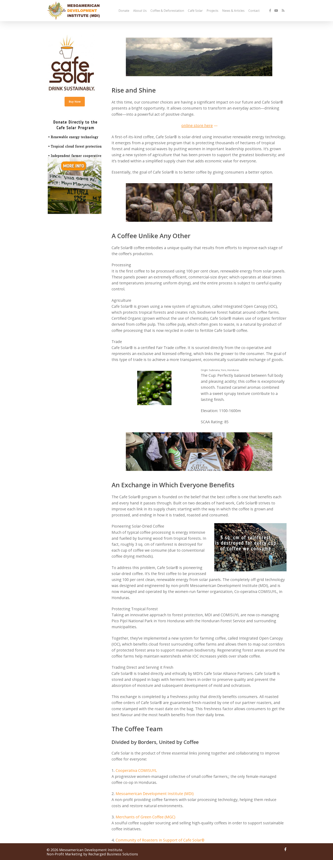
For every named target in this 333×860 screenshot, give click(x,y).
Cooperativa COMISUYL (136, 770)
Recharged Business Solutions (113, 854)
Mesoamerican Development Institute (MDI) (154, 793)
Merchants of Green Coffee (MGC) (145, 817)
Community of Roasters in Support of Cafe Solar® (159, 840)
